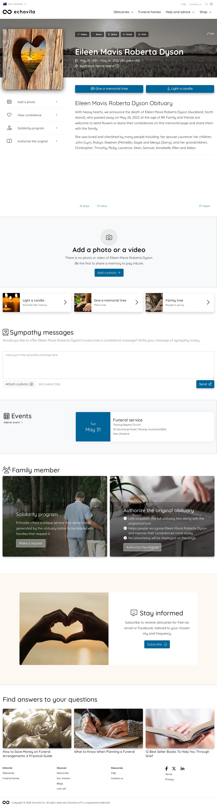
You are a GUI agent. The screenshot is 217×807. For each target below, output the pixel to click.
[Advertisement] (144, 178)
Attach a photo (17, 384)
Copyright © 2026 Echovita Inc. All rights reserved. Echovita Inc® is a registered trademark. (61, 802)
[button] (15, 3)
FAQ (183, 4)
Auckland (87, 66)
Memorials (63, 773)
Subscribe (155, 644)
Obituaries (121, 12)
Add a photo (106, 273)
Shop (203, 12)
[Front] (19, 12)
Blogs (60, 783)
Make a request (31, 543)
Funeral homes (149, 12)
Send (203, 384)
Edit (211, 33)
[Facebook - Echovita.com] (166, 769)
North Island (104, 66)
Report (206, 206)
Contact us (195, 4)
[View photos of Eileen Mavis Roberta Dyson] (33, 59)
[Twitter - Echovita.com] (174, 769)
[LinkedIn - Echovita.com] (182, 769)
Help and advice (178, 12)
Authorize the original (142, 547)
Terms (168, 774)
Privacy (169, 779)
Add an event (12, 422)
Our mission (63, 778)
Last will (61, 788)
